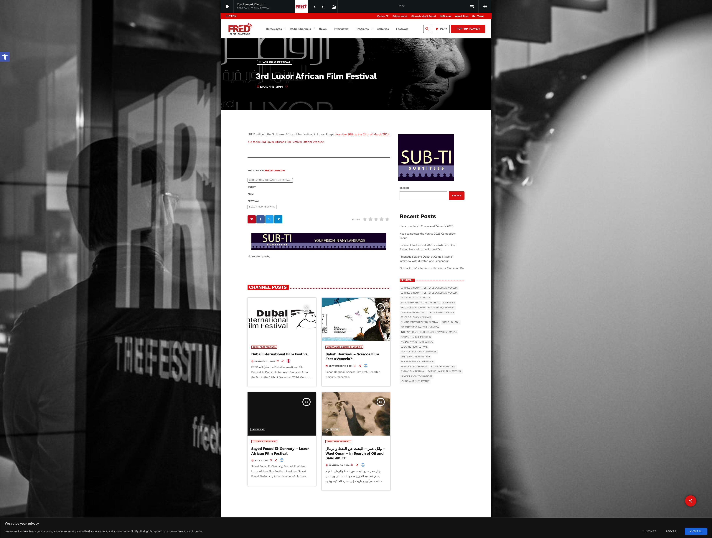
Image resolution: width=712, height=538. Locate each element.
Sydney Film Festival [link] (443, 366)
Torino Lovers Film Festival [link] (445, 371)
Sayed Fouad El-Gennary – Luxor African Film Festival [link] (280, 450)
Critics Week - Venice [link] (441, 312)
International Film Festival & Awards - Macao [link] (429, 332)
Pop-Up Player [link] (468, 28)
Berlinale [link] (449, 302)
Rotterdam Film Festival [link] (415, 356)
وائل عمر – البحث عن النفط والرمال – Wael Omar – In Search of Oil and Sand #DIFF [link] (355, 453)
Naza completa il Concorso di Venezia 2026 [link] (426, 226)
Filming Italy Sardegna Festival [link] (420, 322)
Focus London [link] (450, 322)
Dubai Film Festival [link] (264, 347)
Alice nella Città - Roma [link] (415, 297)
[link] (5, 57)
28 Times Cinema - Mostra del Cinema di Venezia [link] (429, 293)
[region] (356, 528)
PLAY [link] (441, 29)
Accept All (696, 531)
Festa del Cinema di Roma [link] (416, 317)
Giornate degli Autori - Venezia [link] (420, 327)
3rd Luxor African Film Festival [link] (270, 180)
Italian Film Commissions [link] (416, 337)
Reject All (672, 531)
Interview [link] (258, 335)
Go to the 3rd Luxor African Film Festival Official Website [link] (286, 142)
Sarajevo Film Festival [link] (414, 366)
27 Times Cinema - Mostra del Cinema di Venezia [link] (429, 288)
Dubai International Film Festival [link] (280, 354)
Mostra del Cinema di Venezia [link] (344, 347)
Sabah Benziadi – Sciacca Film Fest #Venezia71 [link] (352, 356)
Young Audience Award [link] (415, 381)
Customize (649, 531)
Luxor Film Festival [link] (275, 62)
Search (404, 188)
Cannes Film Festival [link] (413, 312)
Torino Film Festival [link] (413, 371)
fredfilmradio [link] (275, 170)
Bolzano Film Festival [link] (441, 307)
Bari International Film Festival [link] (420, 302)
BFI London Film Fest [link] (413, 307)
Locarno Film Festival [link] (414, 347)
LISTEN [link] (231, 16)
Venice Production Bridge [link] (416, 376)
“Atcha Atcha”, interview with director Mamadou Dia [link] (432, 268)
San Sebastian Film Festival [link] (417, 361)
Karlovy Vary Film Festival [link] (417, 342)
